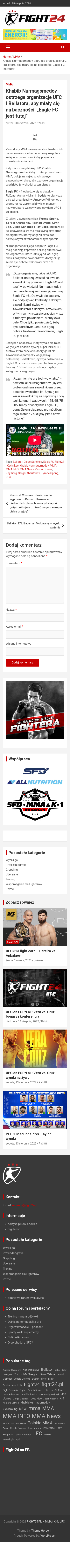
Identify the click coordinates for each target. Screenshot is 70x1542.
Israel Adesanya (11, 1394)
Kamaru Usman (11, 1403)
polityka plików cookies (22, 1224)
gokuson (39, 960)
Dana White (47, 1374)
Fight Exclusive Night (14, 1390)
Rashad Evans (43, 469)
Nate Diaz (21, 1423)
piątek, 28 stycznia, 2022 (21, 123)
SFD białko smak (18, 1337)
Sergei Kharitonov (29, 473)
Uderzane (12, 874)
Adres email (14, 626)
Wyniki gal (12, 860)
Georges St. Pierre (55, 1390)
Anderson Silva (31, 1369)
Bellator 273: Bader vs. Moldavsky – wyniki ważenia (33, 525)
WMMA (47, 1434)
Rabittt (45, 1021)
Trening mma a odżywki (23, 1316)
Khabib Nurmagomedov (34, 465)
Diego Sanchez (33, 461)
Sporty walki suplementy (23, 1332)
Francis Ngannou (35, 1390)
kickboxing (10, 1409)
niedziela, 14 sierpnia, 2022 (22, 1021)
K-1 (62, 1398)
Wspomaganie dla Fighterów (24, 884)
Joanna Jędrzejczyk (49, 1394)
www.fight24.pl (11, 1439)
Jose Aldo (36, 1398)
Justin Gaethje (50, 1399)
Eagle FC (48, 461)
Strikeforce (49, 1427)
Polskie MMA (40, 1422)
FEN (20, 1385)
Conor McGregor (26, 1374)
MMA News (27, 469)
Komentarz (14, 563)
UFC (8, 477)
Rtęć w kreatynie (18, 1327)
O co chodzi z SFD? (20, 1342)
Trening (10, 879)
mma (34, 1408)
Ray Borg (11, 473)
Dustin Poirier (39, 1378)
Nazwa (11, 609)
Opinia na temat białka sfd (24, 1321)
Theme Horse (40, 1530)
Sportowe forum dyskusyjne (26, 1298)
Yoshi (41, 123)
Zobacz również (20, 902)
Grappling (12, 869)
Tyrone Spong (49, 473)
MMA (9, 84)
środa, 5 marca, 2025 (19, 960)
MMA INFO (12, 469)
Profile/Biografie (16, 865)
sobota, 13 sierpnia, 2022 (21, 1082)
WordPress (47, 1535)
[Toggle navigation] (8, 47)
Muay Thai (8, 1423)
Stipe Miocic (34, 1428)
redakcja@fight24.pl (24, 1205)
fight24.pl (52, 1384)
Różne (10, 889)
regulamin (14, 1229)
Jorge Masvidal (21, 1398)
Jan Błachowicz (29, 1394)
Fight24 (59, 461)
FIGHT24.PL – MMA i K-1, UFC (46, 1521)
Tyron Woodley (23, 1434)
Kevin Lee (13, 465)
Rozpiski (12, 941)
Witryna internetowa (18, 643)
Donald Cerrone (22, 1378)
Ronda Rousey (18, 1428)
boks (57, 1370)
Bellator (18, 461)
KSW (23, 1409)
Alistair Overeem (12, 1370)
